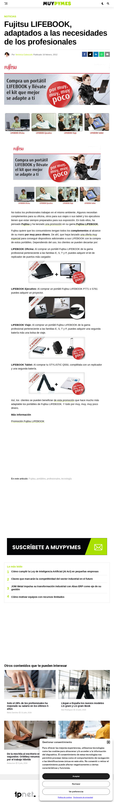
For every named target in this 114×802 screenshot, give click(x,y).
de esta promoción (64, 400)
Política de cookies (65, 797)
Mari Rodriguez (67, 710)
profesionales (53, 479)
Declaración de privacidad (83, 797)
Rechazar (76, 784)
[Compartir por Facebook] (84, 54)
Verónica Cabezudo (24, 54)
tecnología (66, 479)
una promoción (53, 224)
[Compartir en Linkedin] (95, 54)
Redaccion (11, 763)
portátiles (41, 479)
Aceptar (76, 776)
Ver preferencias (76, 792)
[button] (108, 742)
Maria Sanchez (12, 713)
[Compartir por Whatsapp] (101, 54)
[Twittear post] (90, 54)
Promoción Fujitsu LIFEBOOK (27, 421)
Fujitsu (25, 224)
